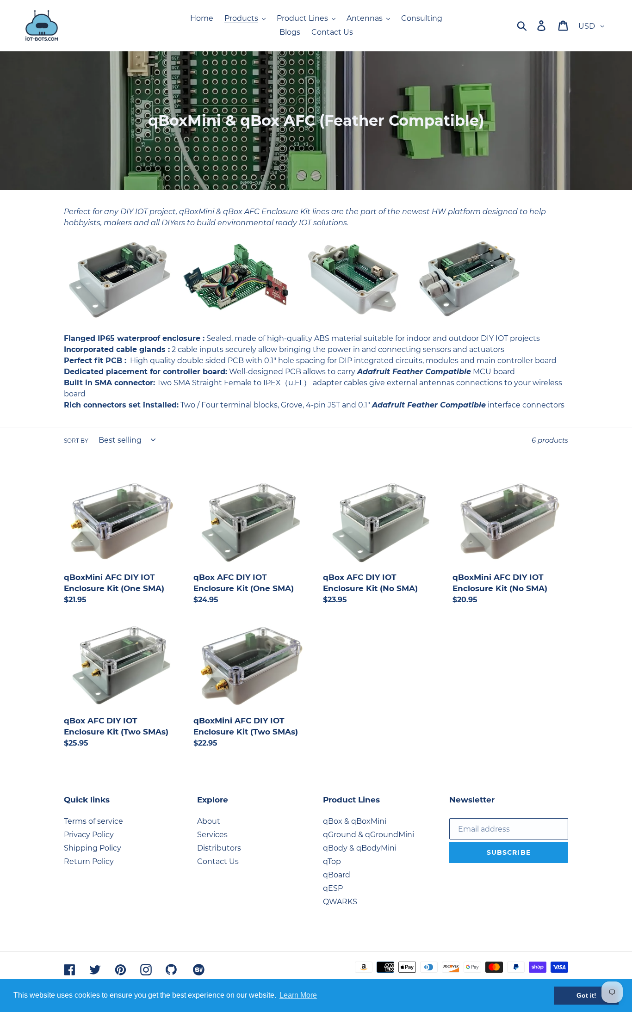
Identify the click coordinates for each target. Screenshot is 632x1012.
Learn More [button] (298, 995)
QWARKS (340, 901)
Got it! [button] (586, 995)
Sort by (76, 440)
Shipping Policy (92, 848)
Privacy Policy (89, 834)
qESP (333, 888)
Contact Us (218, 861)
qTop (332, 861)
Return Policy (89, 861)
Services (212, 834)
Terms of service (93, 821)
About (208, 821)
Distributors (219, 848)
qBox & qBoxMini (354, 821)
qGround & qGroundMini (368, 834)
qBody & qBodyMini (360, 848)
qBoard (336, 874)
